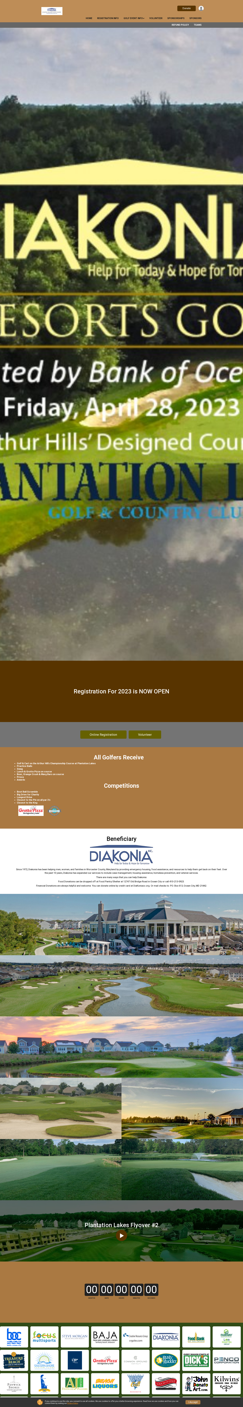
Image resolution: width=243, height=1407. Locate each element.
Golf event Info (133, 18)
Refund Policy (180, 25)
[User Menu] (201, 8)
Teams (198, 25)
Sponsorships (175, 18)
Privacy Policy (72, 1403)
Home (89, 18)
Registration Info (108, 18)
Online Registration (103, 734)
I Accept (193, 1402)
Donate (187, 8)
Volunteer (155, 18)
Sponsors (195, 18)
